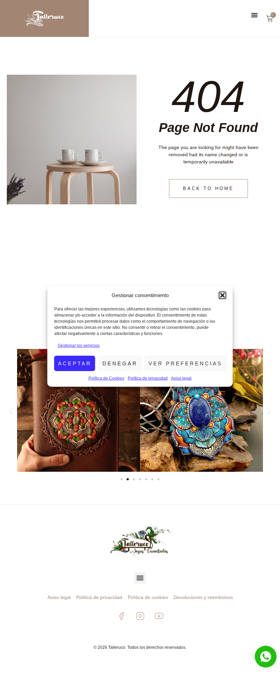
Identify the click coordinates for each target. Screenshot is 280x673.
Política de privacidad (148, 378)
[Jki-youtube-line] (158, 616)
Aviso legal (181, 378)
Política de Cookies (106, 378)
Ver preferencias (185, 363)
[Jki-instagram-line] (140, 616)
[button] (222, 295)
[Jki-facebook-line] (121, 616)
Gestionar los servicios (79, 345)
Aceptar (75, 363)
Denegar (120, 363)
